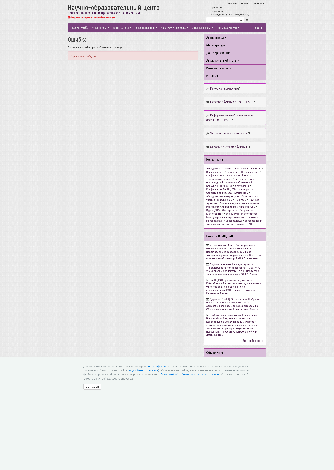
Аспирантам (241, 193)
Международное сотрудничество (225, 217)
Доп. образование (145, 27)
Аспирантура (99, 27)
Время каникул (215, 172)
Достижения (242, 186)
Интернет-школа (201, 27)
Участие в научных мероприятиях (239, 203)
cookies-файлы (156, 366)
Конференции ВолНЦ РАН (221, 189)
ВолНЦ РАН (78, 27)
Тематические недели (219, 179)
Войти (258, 27)
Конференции (214, 175)
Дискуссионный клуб (237, 175)
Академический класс (174, 27)
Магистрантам (214, 213)
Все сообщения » (252, 341)
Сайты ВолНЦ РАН (227, 27)
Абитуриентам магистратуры (238, 206)
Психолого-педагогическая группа (241, 168)
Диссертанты (230, 210)
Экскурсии (212, 168)
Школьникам (224, 199)
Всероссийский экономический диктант (234, 222)
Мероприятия (246, 189)
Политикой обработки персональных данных (189, 374)
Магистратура (121, 27)
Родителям (212, 206)
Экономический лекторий (237, 182)
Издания (212, 76)
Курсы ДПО (213, 210)
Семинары (232, 172)
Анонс (240, 224)
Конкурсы (240, 199)
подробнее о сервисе (143, 370)
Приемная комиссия (223, 88)
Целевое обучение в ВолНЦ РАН (231, 102)
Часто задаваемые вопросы (228, 133)
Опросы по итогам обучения (228, 147)
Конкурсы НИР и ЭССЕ (219, 186)
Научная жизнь (250, 172)
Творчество (246, 210)
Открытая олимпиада (219, 193)
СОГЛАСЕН (92, 386)
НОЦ (249, 224)
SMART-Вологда (233, 220)
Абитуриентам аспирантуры (222, 196)
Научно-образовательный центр (114, 7)
